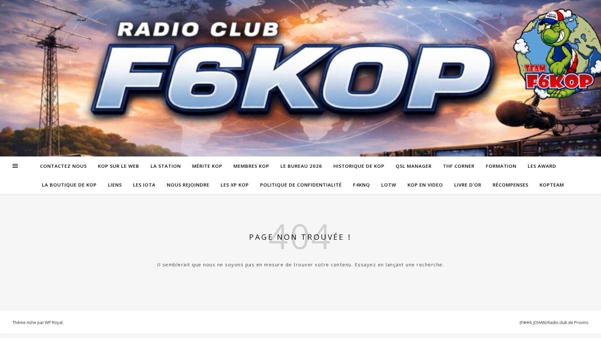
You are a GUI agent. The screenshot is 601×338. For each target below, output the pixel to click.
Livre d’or (467, 185)
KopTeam (552, 185)
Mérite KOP (207, 166)
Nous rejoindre (188, 185)
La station (166, 166)
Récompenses (510, 185)
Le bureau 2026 (301, 166)
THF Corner (459, 166)
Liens (115, 185)
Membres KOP (251, 166)
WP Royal (54, 322)
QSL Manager (414, 166)
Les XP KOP (235, 185)
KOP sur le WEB (118, 166)
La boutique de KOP (69, 185)
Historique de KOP (358, 166)
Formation (501, 166)
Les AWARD (542, 166)
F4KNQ (361, 185)
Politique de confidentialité (301, 185)
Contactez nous (63, 166)
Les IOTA (144, 185)
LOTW (388, 185)
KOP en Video (425, 185)
